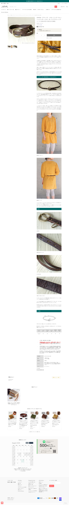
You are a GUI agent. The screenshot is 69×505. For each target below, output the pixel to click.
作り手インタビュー (41, 9)
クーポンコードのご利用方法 (32, 490)
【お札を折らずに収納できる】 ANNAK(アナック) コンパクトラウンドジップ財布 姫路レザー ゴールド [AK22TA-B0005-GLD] (56, 422)
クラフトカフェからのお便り (27, 9)
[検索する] (56, 7)
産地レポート (20, 489)
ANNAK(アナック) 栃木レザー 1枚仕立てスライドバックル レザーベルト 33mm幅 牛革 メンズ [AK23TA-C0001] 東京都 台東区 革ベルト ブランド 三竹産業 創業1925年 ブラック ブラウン (23, 423)
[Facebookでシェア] (38, 369)
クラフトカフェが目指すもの (56, 9)
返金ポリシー (13, 497)
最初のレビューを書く (56, 377)
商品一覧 (19, 483)
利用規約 (9, 497)
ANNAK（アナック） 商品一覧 (34, 431)
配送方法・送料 (30, 484)
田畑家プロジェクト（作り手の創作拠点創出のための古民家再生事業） (43, 490)
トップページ (3, 9)
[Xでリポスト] (40, 369)
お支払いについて (31, 483)
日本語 (58, 3)
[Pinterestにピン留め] (43, 369)
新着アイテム (20, 484)
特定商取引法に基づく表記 (43, 485)
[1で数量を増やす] (45, 35)
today (27, 442)
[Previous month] (30, 443)
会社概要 (40, 483)
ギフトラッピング (31, 487)
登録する (51, 486)
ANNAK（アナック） (40, 23)
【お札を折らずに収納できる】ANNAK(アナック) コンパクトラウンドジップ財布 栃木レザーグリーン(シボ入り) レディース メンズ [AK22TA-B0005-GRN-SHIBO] (34, 423)
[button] (9, 46)
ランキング (19, 485)
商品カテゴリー (17, 9)
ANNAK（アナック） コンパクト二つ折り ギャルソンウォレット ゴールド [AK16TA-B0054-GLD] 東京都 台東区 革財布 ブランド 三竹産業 (12, 422)
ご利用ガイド (48, 9)
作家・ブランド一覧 (10, 9)
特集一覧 (34, 9)
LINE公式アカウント (31, 492)
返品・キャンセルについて (32, 485)
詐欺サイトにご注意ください (43, 488)
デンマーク (64, 3)
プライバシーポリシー (42, 487)
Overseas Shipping (4, 12)
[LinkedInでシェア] (41, 369)
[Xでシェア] (37, 369)
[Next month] (32, 443)
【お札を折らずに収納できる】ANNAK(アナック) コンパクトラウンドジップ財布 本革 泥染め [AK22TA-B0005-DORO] (45, 422)
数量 (37, 33)
